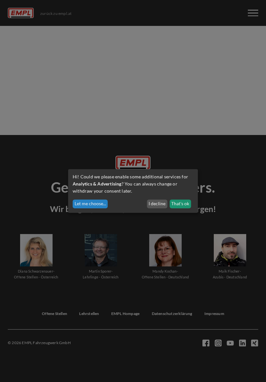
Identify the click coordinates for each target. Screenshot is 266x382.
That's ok (180, 204)
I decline (157, 204)
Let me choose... (90, 204)
